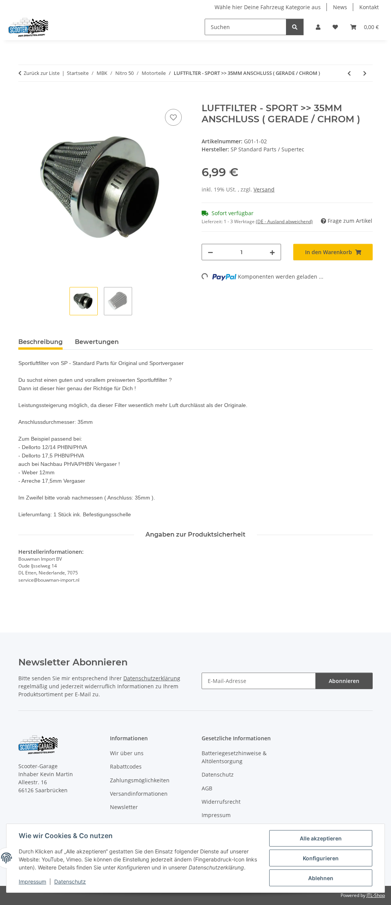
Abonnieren (344, 680)
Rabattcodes (126, 766)
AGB (207, 788)
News (340, 7)
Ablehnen (320, 878)
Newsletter (124, 807)
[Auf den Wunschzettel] (173, 117)
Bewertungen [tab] (97, 341)
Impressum (32, 881)
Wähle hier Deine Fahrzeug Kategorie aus (268, 7)
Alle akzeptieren (321, 838)
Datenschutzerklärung (151, 678)
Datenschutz (70, 881)
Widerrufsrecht (221, 801)
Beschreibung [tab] (40, 341)
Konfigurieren (321, 858)
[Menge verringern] (210, 252)
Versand (264, 189)
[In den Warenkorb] (24, 98)
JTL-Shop (376, 895)
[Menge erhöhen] (272, 252)
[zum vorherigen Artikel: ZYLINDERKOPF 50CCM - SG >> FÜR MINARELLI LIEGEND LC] (349, 73)
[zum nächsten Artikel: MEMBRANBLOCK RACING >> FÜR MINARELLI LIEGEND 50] (365, 73)
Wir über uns (127, 753)
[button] (318, 27)
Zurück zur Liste (42, 73)
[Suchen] (295, 27)
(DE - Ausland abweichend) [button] (284, 221)
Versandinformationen (139, 793)
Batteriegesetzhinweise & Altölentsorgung (234, 757)
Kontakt (369, 7)
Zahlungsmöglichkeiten (140, 780)
